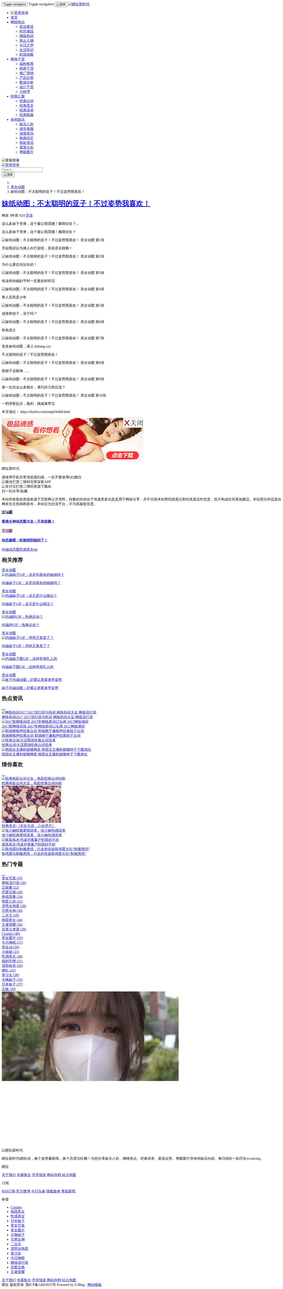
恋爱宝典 (12, 892)
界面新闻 (68, 1191)
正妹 (8, 989)
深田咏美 (12, 966)
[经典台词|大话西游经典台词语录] (28, 740)
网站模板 (95, 1285)
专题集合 (24, 1175)
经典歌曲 (26, 115)
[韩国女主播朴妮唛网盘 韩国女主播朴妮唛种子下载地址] (46, 749)
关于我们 (9, 1175)
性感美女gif (28, 549)
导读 (29, 215)
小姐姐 (10, 952)
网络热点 (18, 22)
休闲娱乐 (18, 119)
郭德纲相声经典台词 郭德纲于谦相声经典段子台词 (41, 735)
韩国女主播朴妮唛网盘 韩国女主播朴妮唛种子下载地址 (45, 754)
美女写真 (12, 878)
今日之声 (26, 45)
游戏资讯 (26, 133)
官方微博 (23, 1191)
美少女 (10, 975)
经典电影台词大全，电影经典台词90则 (32, 783)
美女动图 (18, 187)
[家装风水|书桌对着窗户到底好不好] (30, 840)
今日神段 (12, 942)
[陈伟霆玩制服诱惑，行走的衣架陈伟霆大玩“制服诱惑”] (46, 849)
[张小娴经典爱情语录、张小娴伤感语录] (33, 830)
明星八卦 (12, 901)
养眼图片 (26, 152)
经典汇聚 (18, 96)
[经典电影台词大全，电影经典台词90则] (33, 778)
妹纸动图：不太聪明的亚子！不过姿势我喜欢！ (76, 203)
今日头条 (38, 1191)
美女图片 (12, 938)
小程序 (24, 92)
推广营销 (26, 73)
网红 (8, 970)
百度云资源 (14, 929)
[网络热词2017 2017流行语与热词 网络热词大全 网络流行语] (49, 712)
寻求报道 (39, 1175)
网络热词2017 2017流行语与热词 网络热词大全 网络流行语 (47, 717)
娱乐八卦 (26, 124)
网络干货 (18, 59)
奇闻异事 (12, 897)
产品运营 (26, 78)
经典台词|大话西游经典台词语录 (27, 745)
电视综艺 (26, 138)
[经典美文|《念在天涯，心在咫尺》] (31, 821)
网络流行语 (14, 883)
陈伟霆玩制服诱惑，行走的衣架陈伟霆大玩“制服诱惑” (44, 854)
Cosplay (11, 934)
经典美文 (26, 105)
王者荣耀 (12, 924)
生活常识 (26, 50)
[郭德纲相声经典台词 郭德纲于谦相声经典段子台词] (43, 731)
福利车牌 (12, 961)
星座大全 (26, 147)
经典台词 (26, 101)
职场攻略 (26, 54)
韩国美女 (12, 920)
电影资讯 (26, 143)
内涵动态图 (10, 549)
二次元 (10, 915)
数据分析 (26, 82)
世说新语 (26, 27)
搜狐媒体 (53, 1191)
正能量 (10, 887)
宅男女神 (12, 911)
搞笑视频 (26, 129)
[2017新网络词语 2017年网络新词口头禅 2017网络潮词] (45, 722)
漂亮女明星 (14, 906)
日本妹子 (12, 984)
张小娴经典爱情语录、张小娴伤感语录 (32, 835)
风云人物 (26, 40)
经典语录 (26, 110)
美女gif (10, 947)
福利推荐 (26, 64)
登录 (24, 13)
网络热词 (26, 36)
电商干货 (26, 68)
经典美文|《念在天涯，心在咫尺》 (28, 826)
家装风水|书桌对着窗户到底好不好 (28, 844)
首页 (14, 17)
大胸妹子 (12, 980)
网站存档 (54, 1175)
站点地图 (69, 1175)
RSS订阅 (8, 1191)
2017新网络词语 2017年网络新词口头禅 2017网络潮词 (43, 726)
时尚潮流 (26, 31)
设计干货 (26, 87)
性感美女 (12, 956)
